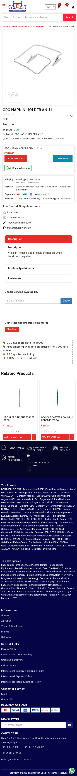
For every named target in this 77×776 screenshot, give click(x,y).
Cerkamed (6, 532)
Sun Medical (56, 525)
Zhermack (13, 505)
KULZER (5, 515)
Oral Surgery (18, 575)
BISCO (4, 535)
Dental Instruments (20, 26)
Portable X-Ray (56, 594)
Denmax (39, 532)
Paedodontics (56, 565)
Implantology (31, 578)
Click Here (12, 329)
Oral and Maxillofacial (27, 581)
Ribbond (26, 549)
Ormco (58, 502)
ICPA (55, 542)
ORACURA (48, 535)
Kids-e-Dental (20, 542)
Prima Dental (49, 509)
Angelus (5, 499)
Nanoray (53, 522)
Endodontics (8, 565)
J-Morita (47, 542)
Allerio (43, 522)
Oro (37, 499)
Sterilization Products (60, 568)
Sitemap (6, 615)
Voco (48, 489)
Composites (7, 571)
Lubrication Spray (45, 588)
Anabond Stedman (49, 512)
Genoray (40, 505)
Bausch (25, 545)
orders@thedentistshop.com (16, 759)
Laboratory (7, 585)
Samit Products (31, 525)
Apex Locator (8, 591)
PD (31, 515)
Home (5, 26)
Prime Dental (58, 515)
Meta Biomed (8, 502)
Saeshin (5, 525)
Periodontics (22, 571)
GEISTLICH (7, 545)
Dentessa (37, 549)
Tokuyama (35, 502)
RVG (15, 598)
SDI (13, 499)
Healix (58, 535)
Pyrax (17, 545)
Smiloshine (37, 545)
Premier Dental (34, 539)
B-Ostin (24, 522)
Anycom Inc (66, 512)
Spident (55, 495)
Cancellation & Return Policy (16, 654)
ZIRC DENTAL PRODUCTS (29, 519)
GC (44, 502)
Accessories (38, 26)
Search (69, 17)
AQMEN (16, 549)
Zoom (27, 529)
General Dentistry (38, 585)
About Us (6, 620)
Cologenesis (8, 529)
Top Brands (8, 485)
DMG (39, 509)
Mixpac (47, 539)
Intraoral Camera (38, 594)
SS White (18, 532)
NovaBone (68, 532)
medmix (29, 532)
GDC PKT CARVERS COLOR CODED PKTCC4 (55, 418)
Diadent (24, 505)
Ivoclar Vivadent (25, 499)
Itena (72, 489)
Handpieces (54, 585)
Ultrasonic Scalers (65, 588)
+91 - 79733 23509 (11, 753)
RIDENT (44, 525)
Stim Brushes (58, 505)
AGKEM (6, 549)
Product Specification (21, 268)
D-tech (67, 502)
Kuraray (24, 515)
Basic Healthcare (10, 522)
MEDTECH (48, 529)
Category (6, 637)
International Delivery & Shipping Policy (22, 671)
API (54, 539)
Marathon (16, 525)
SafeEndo (6, 542)
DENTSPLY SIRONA (11, 489)
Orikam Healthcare (61, 499)
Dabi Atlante (35, 542)
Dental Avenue (30, 512)
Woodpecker (26, 492)
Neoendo (49, 545)
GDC (16, 130)
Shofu (50, 502)
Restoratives (36, 571)
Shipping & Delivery (12, 660)
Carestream (15, 512)
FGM (48, 515)
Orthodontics (23, 565)
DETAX (22, 509)
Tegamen (45, 499)
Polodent (37, 529)
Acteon (15, 515)
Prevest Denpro (60, 489)
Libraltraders (65, 522)
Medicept (39, 515)
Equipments (7, 568)
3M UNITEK (19, 539)
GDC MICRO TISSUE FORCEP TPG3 (18, 418)
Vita (59, 509)
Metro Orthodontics (19, 535)
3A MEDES (61, 545)
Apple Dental (60, 519)
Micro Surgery (47, 581)
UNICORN (6, 539)
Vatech (38, 492)
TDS (14, 509)
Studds (48, 519)
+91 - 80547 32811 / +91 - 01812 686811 (22, 747)
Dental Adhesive (53, 571)
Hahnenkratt (7, 519)
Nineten (72, 545)
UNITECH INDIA (9, 492)
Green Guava (43, 495)
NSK (70, 519)
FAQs (4, 693)
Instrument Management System (43, 575)
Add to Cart (15, 158)
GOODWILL (65, 542)
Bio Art (19, 529)
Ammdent (28, 489)
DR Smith (61, 529)
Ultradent (34, 522)
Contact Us (7, 699)
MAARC (31, 509)
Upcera (52, 549)
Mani (4, 505)
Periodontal (46, 578)
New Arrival (67, 575)
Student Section (25, 588)
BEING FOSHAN (53, 532)
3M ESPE (39, 489)
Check (66, 300)
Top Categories (11, 561)
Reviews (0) (14, 278)
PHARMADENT (51, 492)
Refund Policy (8, 665)
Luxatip (19, 578)
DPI (48, 505)
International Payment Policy (16, 676)
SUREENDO (63, 539)
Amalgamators (21, 594)
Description (15, 239)
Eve (45, 549)
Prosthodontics (39, 565)
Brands (5, 631)
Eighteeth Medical (26, 495)
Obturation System (54, 591)
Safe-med (36, 535)
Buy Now (63, 158)
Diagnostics (7, 578)
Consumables (8, 588)
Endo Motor (23, 591)
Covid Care (41, 568)
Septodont (22, 502)
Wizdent (65, 495)
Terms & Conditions (12, 626)
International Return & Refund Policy (20, 681)
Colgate (67, 535)
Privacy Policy (8, 649)
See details (35, 179)
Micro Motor (36, 591)
